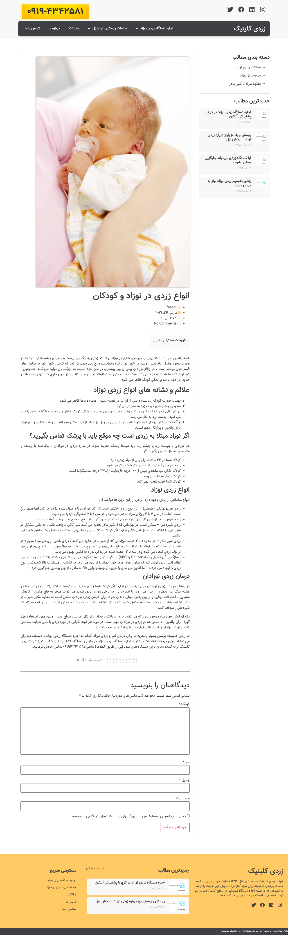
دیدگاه (184, 704)
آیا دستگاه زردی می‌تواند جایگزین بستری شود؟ (228, 160)
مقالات (74, 28)
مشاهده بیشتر (95, 868)
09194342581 (74, 647)
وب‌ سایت (183, 798)
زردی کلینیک (250, 29)
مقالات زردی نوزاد (248, 67)
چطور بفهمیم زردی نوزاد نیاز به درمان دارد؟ (229, 183)
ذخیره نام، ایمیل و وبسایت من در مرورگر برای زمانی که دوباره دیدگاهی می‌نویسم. (128, 816)
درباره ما (54, 28)
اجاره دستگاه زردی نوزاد (156, 28)
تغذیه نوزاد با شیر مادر (245, 84)
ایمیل (184, 780)
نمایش (158, 340)
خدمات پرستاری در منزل (109, 28)
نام (186, 762)
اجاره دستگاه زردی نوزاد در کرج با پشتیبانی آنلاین (228, 114)
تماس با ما (32, 28)
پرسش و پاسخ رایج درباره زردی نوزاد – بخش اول (229, 137)
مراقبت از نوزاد (250, 75)
